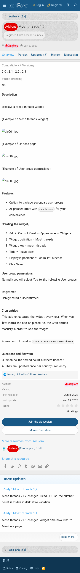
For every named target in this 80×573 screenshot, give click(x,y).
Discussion (71, 55)
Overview (8, 55)
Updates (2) (39, 55)
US (7, 561)
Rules (10, 568)
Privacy (23, 568)
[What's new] (68, 5)
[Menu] (5, 5)
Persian (23, 55)
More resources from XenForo (23, 441)
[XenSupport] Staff (25, 448)
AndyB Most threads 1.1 (20, 513)
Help (36, 568)
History (55, 55)
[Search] (75, 5)
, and (28, 375)
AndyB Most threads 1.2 (20, 489)
